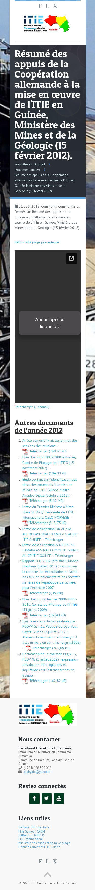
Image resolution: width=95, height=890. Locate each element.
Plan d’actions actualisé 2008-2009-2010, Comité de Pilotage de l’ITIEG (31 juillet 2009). (50, 604)
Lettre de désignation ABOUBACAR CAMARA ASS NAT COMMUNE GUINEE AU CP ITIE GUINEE (50, 550)
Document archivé (28, 169)
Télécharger (38, 451)
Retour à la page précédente (37, 242)
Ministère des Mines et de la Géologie (44, 843)
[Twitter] (47, 798)
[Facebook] (34, 798)
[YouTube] (59, 798)
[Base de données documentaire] (48, 23)
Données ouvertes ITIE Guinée (39, 847)
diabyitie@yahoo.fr (37, 772)
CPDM (41, 831)
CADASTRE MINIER (31, 835)
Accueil (40, 164)
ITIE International (30, 839)
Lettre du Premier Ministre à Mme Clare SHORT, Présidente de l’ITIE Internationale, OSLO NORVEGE (48, 512)
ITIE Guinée (26, 831)
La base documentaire (33, 827)
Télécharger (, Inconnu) (32, 407)
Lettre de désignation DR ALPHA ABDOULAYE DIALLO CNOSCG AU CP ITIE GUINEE (49, 534)
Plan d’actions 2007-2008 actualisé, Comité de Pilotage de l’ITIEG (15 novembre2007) (49, 462)
